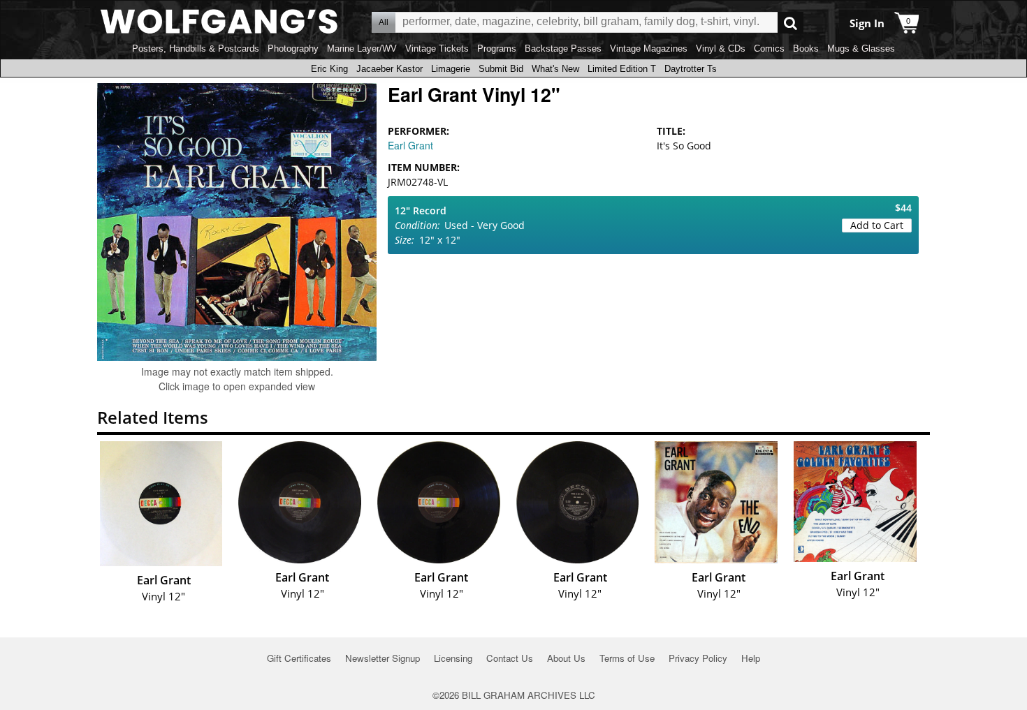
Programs (496, 48)
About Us (566, 658)
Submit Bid (501, 69)
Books (806, 48)
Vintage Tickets (437, 48)
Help (750, 658)
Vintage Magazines (648, 48)
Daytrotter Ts (690, 69)
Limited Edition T (622, 69)
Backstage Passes (563, 48)
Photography (293, 48)
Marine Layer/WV (362, 48)
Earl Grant (410, 145)
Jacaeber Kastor (389, 69)
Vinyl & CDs (720, 48)
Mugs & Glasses (861, 48)
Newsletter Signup (382, 658)
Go (790, 23)
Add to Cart (876, 225)
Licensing (453, 658)
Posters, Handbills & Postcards (195, 48)
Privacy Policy (698, 658)
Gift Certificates (299, 658)
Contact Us (509, 658)
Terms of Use (627, 658)
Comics (769, 48)
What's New (555, 69)
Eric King (329, 69)
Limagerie (450, 69)
